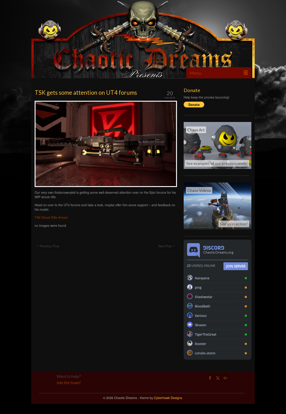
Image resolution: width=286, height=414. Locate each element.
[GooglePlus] (226, 377)
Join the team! (68, 382)
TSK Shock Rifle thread (51, 217)
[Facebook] (210, 377)
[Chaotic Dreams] (143, 39)
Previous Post (49, 246)
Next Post (165, 246)
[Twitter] (218, 377)
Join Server (235, 266)
